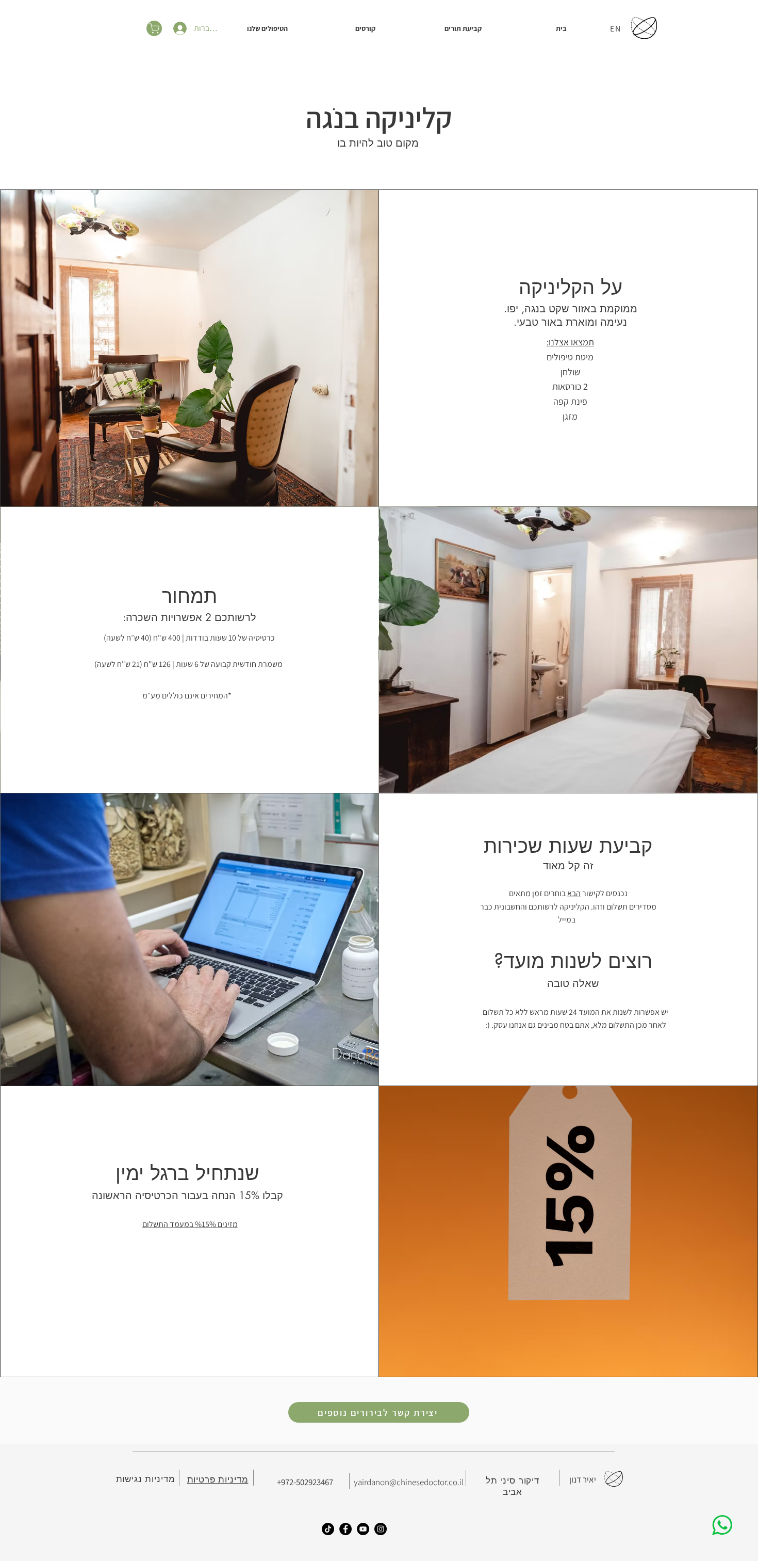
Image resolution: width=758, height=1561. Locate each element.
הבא (574, 893)
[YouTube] (363, 1529)
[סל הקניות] (154, 28)
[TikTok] (328, 1529)
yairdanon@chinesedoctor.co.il (409, 1482)
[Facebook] (345, 1529)
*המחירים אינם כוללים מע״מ (187, 695)
